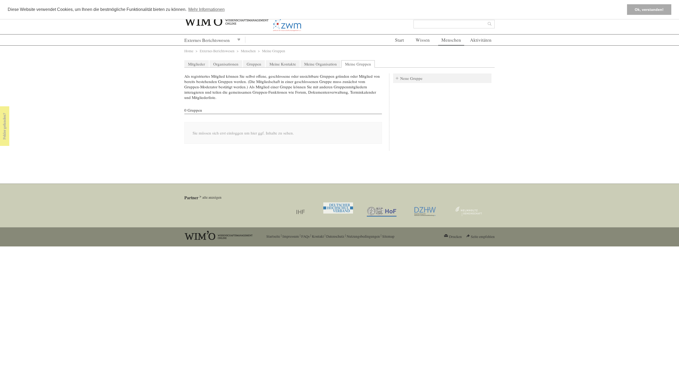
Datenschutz (335, 236)
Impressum (290, 236)
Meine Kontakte (282, 64)
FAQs (305, 236)
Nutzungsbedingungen (363, 236)
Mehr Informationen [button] (206, 9)
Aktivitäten (480, 40)
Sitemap (388, 236)
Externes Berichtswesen (207, 40)
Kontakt (318, 236)
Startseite (273, 236)
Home (188, 50)
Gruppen (254, 64)
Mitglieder (196, 64)
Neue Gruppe (411, 78)
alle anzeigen (211, 197)
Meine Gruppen (360, 64)
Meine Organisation (320, 64)
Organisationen (225, 64)
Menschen (451, 40)
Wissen (423, 40)
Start (399, 40)
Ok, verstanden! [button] (649, 9)
